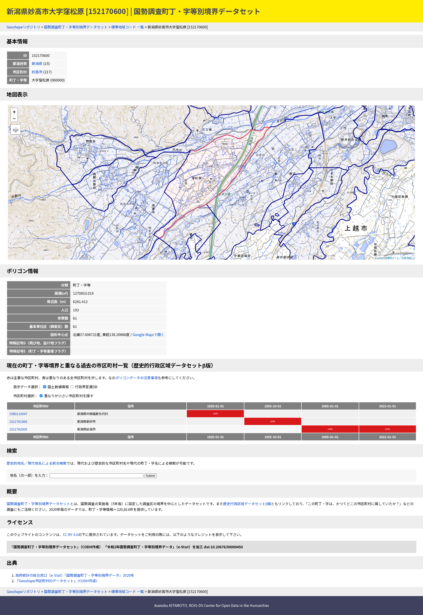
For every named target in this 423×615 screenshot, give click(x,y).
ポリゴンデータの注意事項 (136, 377)
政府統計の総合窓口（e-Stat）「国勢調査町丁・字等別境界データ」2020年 (74, 575)
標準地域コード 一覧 (127, 27)
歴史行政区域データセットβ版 (247, 503)
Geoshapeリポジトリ (23, 27)
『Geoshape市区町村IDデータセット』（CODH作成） (57, 580)
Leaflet (379, 258)
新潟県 (37, 63)
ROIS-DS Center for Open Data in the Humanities (229, 605)
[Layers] (15, 129)
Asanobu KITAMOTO (170, 605)
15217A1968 (18, 421)
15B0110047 (18, 413)
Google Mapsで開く (148, 334)
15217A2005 (18, 429)
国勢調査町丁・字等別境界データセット (76, 27)
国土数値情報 (58, 386)
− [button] (14, 118)
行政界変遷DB (85, 386)
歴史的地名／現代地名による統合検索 (37, 463)
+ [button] (14, 111)
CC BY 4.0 (70, 534)
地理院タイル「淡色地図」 (399, 258)
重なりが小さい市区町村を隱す (68, 395)
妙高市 (37, 71)
